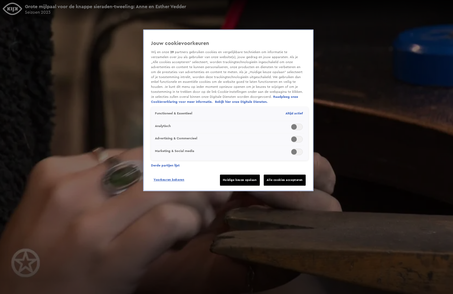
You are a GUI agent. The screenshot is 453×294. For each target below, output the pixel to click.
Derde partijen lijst (165, 165)
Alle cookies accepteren (285, 180)
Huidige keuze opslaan (240, 180)
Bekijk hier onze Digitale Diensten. (241, 101)
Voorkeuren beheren (169, 179)
